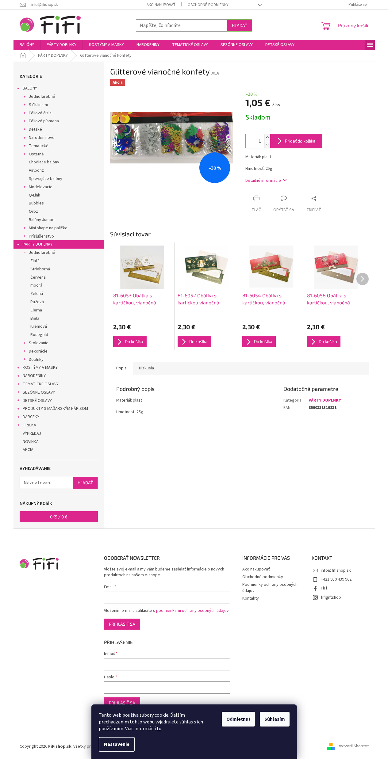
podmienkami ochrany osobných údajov (192, 611)
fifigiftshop (331, 597)
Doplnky (36, 360)
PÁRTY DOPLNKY (37, 244)
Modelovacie (40, 187)
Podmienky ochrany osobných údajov (270, 587)
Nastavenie (116, 744)
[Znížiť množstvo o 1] (267, 144)
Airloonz (36, 170)
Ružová (37, 302)
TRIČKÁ (29, 425)
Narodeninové (42, 138)
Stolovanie (38, 343)
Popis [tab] (121, 368)
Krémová (38, 326)
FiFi (324, 588)
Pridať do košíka (300, 140)
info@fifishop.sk (336, 570)
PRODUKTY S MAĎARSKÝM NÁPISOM (55, 409)
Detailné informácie (263, 180)
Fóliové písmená (44, 121)
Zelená (36, 294)
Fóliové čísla (40, 113)
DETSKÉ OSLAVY (37, 401)
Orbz (33, 211)
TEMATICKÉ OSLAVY (41, 384)
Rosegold (39, 335)
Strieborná (40, 269)
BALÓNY (30, 88)
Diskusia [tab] (146, 368)
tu (159, 728)
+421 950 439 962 (336, 579)
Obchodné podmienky (208, 5)
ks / (58, 516)
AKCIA (28, 450)
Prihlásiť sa (122, 624)
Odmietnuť (238, 719)
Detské (35, 129)
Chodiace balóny (44, 162)
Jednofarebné (42, 96)
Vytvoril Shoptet (354, 746)
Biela (34, 318)
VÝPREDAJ (32, 433)
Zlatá (35, 261)
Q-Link (34, 195)
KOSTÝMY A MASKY (40, 367)
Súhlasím (274, 719)
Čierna (36, 310)
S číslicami (38, 105)
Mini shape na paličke (48, 228)
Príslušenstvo (41, 236)
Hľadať (239, 25)
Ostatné (36, 154)
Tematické (38, 146)
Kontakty (250, 598)
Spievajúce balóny (45, 179)
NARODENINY (34, 376)
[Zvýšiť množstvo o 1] (267, 137)
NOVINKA (31, 442)
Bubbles (36, 203)
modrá (36, 285)
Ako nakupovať (161, 5)
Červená (38, 277)
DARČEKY (31, 417)
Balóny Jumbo (42, 220)
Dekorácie (38, 351)
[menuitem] (26, 45)
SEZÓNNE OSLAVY (39, 392)
